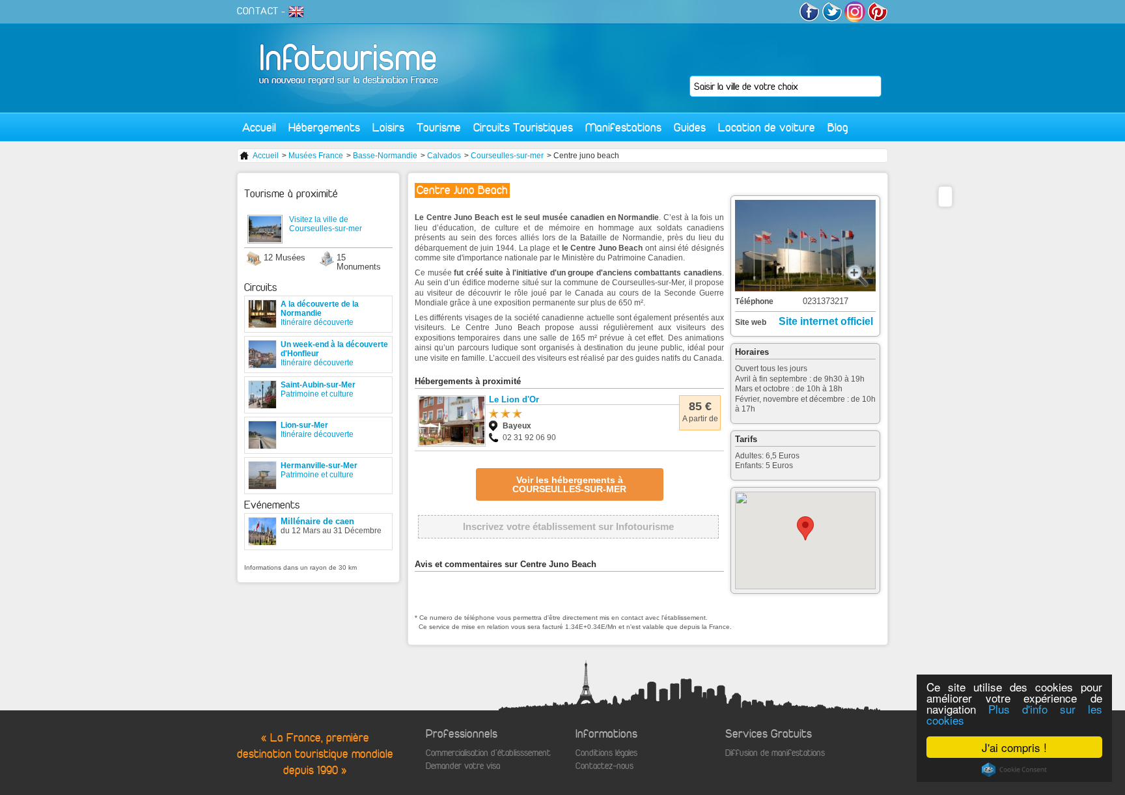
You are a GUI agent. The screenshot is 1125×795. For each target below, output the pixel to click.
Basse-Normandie (385, 155)
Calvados (444, 155)
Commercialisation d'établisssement (488, 753)
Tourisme (439, 127)
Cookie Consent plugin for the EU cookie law (1014, 769)
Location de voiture (766, 127)
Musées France (315, 155)
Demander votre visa (463, 766)
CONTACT (258, 11)
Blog (837, 127)
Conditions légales (606, 753)
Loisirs (388, 127)
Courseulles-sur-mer (507, 155)
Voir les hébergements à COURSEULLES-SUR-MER (569, 484)
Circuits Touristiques (523, 127)
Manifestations (623, 127)
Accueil (259, 127)
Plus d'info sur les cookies (1014, 714)
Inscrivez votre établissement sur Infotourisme (568, 526)
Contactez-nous (604, 766)
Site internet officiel (826, 321)
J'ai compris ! (1014, 747)
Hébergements (324, 127)
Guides (690, 127)
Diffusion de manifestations (775, 753)
